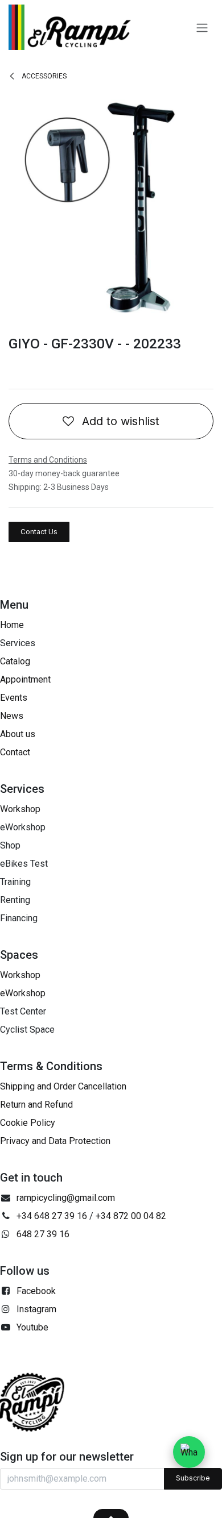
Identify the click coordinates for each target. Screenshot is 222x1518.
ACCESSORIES (43, 76)
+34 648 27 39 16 (52, 1216)
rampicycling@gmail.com (66, 1197)
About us (17, 734)
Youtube (32, 1327)
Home (12, 624)
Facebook (36, 1291)
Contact (15, 752)
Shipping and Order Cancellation (63, 1086)
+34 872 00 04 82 (131, 1216)
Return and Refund (36, 1104)
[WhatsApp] (189, 1452)
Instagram (36, 1309)
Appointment (25, 679)
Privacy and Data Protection (55, 1141)
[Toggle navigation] (202, 27)
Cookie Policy (27, 1122)
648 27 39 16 (43, 1234)
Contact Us (38, 531)
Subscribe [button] (193, 1478)
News (11, 715)
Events (13, 697)
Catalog (15, 661)
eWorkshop (23, 993)
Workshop (20, 809)
